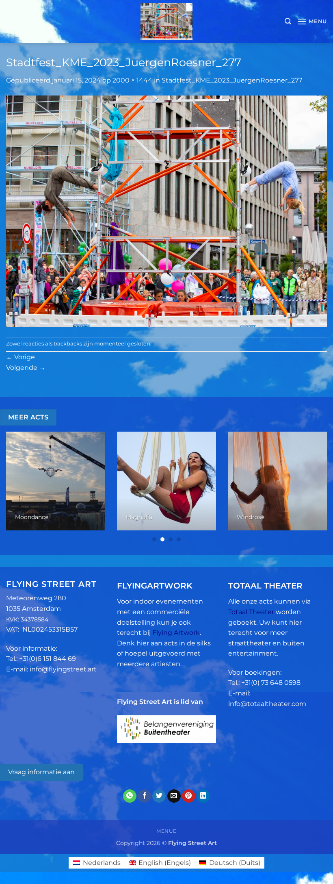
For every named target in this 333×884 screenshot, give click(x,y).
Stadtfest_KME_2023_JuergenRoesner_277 (232, 80)
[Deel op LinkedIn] (203, 796)
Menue (166, 831)
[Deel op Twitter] (159, 796)
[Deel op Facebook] (144, 796)
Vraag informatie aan (41, 772)
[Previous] (17, 487)
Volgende (25, 367)
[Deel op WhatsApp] (129, 796)
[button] (288, 21)
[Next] (316, 487)
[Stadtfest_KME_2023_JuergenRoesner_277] (166, 211)
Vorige (20, 357)
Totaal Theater (251, 612)
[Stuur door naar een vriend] (174, 796)
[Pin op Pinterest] (188, 796)
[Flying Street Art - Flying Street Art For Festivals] (167, 21)
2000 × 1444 (132, 80)
